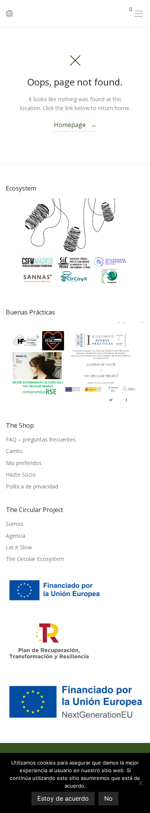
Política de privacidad (32, 486)
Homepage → (75, 124)
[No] (140, 783)
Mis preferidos (24, 463)
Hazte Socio (21, 474)
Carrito (14, 451)
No (108, 798)
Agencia (15, 535)
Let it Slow (19, 547)
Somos (14, 523)
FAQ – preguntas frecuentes (41, 439)
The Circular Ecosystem (35, 558)
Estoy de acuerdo (63, 798)
